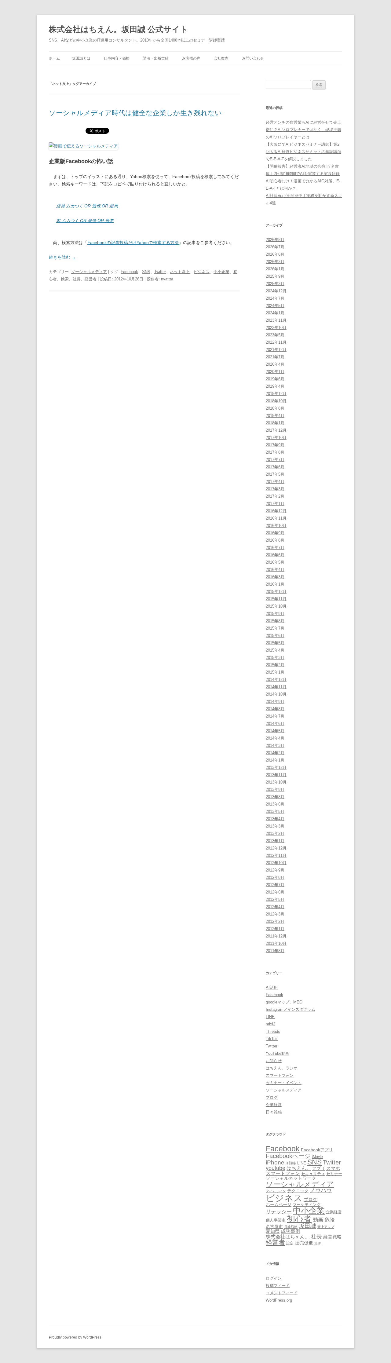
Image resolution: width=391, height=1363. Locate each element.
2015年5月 (275, 643)
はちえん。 (299, 1168)
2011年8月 (275, 950)
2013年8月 (275, 797)
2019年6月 (275, 379)
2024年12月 (276, 291)
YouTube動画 (277, 1053)
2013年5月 (275, 811)
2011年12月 (276, 936)
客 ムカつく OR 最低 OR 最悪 (85, 220)
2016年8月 (275, 540)
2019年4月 (275, 386)
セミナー (334, 1173)
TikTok (272, 1038)
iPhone (275, 1162)
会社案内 (221, 58)
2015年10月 (276, 606)
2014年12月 (276, 679)
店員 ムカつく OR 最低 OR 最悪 (87, 205)
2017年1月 (275, 503)
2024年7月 (275, 298)
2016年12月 (276, 511)
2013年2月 (275, 833)
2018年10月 (276, 401)
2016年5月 (275, 562)
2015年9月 (275, 613)
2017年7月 (275, 459)
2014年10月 (276, 694)
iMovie (317, 1157)
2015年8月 (275, 621)
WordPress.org (279, 1300)
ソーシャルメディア (89, 271)
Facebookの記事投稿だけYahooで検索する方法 (133, 242)
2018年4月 (275, 415)
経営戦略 (332, 1236)
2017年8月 (275, 452)
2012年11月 (276, 855)
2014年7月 (275, 716)
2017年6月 (275, 467)
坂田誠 (307, 1226)
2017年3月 (275, 489)
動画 (318, 1220)
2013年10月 (276, 782)
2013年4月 (275, 819)
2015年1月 (275, 672)
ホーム (54, 58)
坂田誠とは (81, 58)
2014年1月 (275, 760)
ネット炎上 (180, 271)
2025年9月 (275, 276)
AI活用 (272, 987)
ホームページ (278, 1204)
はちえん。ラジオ (282, 1068)
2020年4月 (275, 364)
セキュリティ (313, 1173)
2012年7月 (275, 884)
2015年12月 (276, 591)
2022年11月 (276, 342)
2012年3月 (275, 914)
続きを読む (62, 257)
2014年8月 (275, 709)
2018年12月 (276, 393)
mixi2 (270, 1024)
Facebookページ (288, 1156)
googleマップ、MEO (284, 1002)
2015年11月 (276, 599)
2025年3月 (275, 283)
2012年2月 (275, 921)
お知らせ (274, 1060)
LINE (270, 1016)
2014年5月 (275, 731)
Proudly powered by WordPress (75, 1337)
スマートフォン (280, 1075)
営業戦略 (291, 1227)
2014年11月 (276, 687)
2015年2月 (275, 665)
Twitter (160, 271)
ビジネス (202, 271)
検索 (65, 279)
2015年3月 (275, 657)
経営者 (91, 279)
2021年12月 (276, 349)
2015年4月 (275, 650)
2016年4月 (275, 569)
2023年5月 (275, 335)
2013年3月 (275, 826)
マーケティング (306, 1204)
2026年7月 (275, 247)
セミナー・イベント (283, 1082)
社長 (77, 279)
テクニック (298, 1191)
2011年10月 (276, 943)
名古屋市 (274, 1226)
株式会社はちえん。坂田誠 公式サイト (118, 29)
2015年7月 (275, 628)
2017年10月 (276, 437)
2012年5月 (275, 899)
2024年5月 (275, 305)
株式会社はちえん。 (288, 1236)
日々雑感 (274, 1112)
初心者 (299, 1218)
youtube (275, 1168)
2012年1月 (275, 928)
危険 (329, 1220)
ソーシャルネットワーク (291, 1178)
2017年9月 (275, 445)
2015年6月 (275, 635)
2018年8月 (275, 408)
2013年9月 (275, 789)
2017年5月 (275, 474)
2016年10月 (276, 525)
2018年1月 (275, 423)
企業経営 (274, 1104)
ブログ (272, 1097)
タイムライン (276, 1191)
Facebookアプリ (317, 1150)
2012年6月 (275, 892)
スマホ (333, 1168)
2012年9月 (275, 870)
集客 (317, 1243)
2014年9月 (275, 701)
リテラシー (279, 1212)
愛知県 (273, 1231)
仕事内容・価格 (117, 58)
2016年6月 (275, 555)
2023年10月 (276, 327)
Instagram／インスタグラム (290, 1009)
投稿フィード (278, 1285)
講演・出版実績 (156, 58)
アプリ (318, 1168)
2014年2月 (275, 753)
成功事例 (290, 1231)
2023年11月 (276, 320)
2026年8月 (275, 239)
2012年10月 (276, 863)
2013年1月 (275, 841)
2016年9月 (275, 533)
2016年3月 (275, 577)
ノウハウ (321, 1190)
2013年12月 (276, 767)
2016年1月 (275, 584)
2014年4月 (275, 738)
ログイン (274, 1278)
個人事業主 (276, 1220)
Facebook (129, 271)
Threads (273, 1031)
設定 (290, 1243)
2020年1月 (275, 371)
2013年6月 (275, 804)
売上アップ (325, 1227)
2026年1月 (275, 269)
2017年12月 (276, 430)
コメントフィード (282, 1293)
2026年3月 (275, 261)
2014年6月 (275, 723)
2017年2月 (275, 496)
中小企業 (221, 271)
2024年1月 (275, 313)
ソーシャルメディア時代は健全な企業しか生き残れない (135, 113)
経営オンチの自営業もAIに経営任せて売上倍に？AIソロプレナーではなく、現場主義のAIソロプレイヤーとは (303, 129)
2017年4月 (275, 481)
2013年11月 (276, 775)
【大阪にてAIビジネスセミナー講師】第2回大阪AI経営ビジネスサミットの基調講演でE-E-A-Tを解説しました (303, 151)
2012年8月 (275, 877)
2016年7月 (275, 547)
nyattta (167, 279)
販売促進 (304, 1242)
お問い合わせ (253, 58)
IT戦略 (291, 1163)
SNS (146, 271)
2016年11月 (276, 518)
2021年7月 (275, 357)
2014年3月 (275, 745)
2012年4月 (275, 906)
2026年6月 (275, 254)
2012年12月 (276, 848)
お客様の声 (191, 58)
